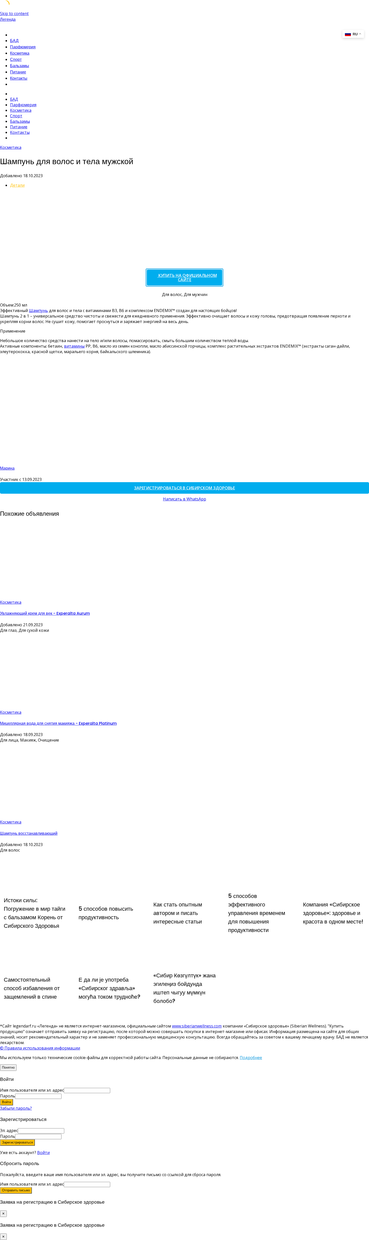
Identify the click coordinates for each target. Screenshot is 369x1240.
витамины (74, 346)
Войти (43, 1152)
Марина (7, 468)
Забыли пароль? (16, 1108)
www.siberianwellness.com (197, 1026)
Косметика (19, 53)
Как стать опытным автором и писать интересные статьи (177, 912)
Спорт (16, 59)
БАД (14, 41)
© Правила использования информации (40, 1048)
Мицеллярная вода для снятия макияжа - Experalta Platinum (58, 723)
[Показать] (63, 1096)
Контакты (18, 78)
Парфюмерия (23, 47)
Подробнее (251, 1057)
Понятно (8, 1067)
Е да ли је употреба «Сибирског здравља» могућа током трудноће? (109, 988)
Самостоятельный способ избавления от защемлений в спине (32, 988)
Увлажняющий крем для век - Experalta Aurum (45, 613)
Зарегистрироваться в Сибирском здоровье (184, 488)
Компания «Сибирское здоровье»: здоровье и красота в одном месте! (333, 912)
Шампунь (38, 310)
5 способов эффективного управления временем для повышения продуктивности (256, 913)
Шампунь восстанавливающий (28, 833)
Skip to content (14, 13)
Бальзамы (19, 66)
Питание (18, 72)
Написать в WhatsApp (184, 499)
